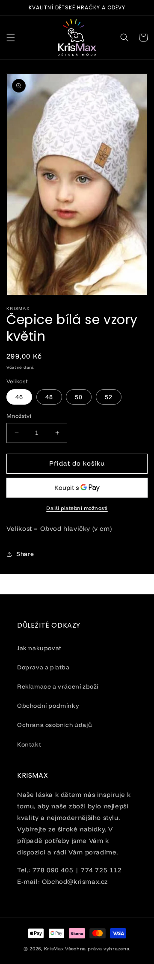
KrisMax (54, 949)
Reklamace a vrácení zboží (57, 686)
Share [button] (25, 554)
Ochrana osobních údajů (54, 725)
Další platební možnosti (77, 508)
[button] (10, 37)
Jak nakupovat (39, 648)
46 (19, 397)
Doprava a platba (43, 667)
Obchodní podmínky (48, 705)
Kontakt (29, 744)
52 (109, 397)
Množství (18, 415)
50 (79, 397)
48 (49, 397)
